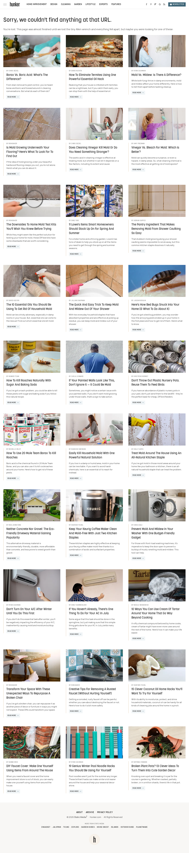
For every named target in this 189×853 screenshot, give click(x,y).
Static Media (80, 817)
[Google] (160, 4)
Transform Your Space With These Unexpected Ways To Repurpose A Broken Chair (28, 694)
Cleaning (66, 4)
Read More (11, 97)
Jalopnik (57, 827)
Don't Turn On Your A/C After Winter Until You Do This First (29, 611)
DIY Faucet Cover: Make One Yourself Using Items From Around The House (29, 768)
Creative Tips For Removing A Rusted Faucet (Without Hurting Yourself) (92, 691)
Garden (78, 4)
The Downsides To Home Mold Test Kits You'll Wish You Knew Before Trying (31, 227)
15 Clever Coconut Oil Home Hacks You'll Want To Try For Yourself (156, 691)
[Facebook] (146, 4)
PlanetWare (142, 827)
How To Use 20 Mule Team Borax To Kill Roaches (31, 455)
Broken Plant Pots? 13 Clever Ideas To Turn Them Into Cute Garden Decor (155, 768)
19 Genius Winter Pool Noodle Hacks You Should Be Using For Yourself (92, 768)
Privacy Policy (105, 812)
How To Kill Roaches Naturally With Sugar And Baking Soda (28, 383)
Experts (103, 4)
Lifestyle (91, 4)
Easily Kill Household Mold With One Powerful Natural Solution (92, 455)
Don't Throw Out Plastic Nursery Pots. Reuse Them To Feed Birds (155, 383)
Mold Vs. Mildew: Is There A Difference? (156, 75)
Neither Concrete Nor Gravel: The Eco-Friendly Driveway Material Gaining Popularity (30, 533)
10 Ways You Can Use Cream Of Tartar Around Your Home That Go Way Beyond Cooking (155, 614)
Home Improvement (37, 4)
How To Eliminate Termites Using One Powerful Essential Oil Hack (92, 77)
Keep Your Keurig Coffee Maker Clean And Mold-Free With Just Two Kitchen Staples (93, 533)
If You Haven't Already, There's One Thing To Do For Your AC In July (91, 611)
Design (53, 4)
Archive (90, 812)
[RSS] (164, 4)
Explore (75, 827)
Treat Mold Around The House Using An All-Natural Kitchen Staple (156, 455)
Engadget (45, 827)
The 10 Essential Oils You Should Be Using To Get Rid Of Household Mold (29, 307)
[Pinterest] (151, 4)
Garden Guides (88, 827)
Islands (114, 827)
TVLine (66, 827)
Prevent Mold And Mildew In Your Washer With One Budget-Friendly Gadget (153, 533)
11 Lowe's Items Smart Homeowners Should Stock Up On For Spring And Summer (91, 229)
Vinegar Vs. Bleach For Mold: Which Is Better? (155, 150)
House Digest (103, 827)
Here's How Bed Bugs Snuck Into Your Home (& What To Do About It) (155, 307)
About (79, 812)
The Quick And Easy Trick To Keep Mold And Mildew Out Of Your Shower (94, 307)
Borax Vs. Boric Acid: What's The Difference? (27, 77)
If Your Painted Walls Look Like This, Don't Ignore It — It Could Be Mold (92, 383)
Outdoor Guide (127, 827)
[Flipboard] (155, 4)
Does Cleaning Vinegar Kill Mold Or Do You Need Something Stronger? (93, 150)
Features (116, 4)
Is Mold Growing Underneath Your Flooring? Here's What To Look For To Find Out (29, 152)
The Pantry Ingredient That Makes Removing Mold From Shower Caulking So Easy (156, 229)
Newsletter (178, 4)
